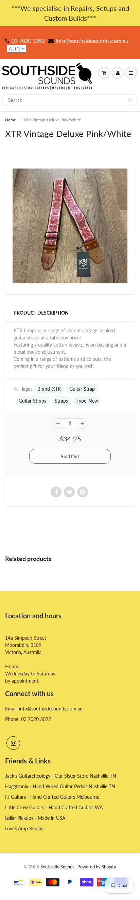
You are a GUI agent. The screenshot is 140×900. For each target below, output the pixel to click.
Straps (61, 401)
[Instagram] (13, 743)
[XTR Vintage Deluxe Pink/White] (70, 226)
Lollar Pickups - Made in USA (35, 818)
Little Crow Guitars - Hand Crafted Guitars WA (54, 807)
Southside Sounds (57, 866)
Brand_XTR (49, 389)
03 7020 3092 (28, 40)
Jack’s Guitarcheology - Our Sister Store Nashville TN (60, 776)
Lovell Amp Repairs (25, 828)
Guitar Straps (32, 401)
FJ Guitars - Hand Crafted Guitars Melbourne (52, 797)
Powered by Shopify (96, 866)
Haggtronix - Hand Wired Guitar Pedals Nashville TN (60, 786)
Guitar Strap (82, 389)
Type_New (87, 401)
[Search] (130, 100)
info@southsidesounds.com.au (92, 40)
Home (10, 119)
